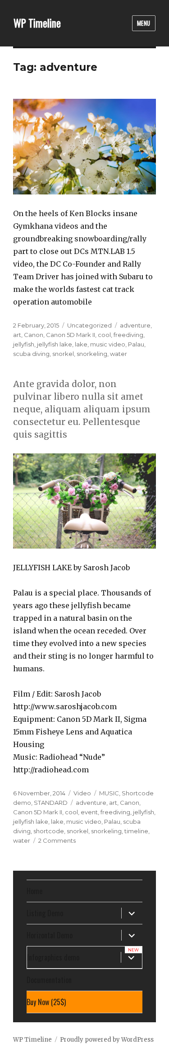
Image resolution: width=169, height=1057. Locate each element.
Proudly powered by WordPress (107, 1039)
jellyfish (23, 344)
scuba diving (31, 353)
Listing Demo (45, 913)
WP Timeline (37, 23)
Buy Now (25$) (46, 1002)
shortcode (48, 831)
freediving (128, 334)
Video (82, 793)
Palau (136, 344)
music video (107, 344)
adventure (135, 325)
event (89, 812)
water (118, 353)
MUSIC (109, 793)
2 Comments (57, 840)
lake (81, 344)
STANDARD (51, 802)
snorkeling (92, 353)
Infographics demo (53, 957)
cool (104, 334)
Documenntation (49, 979)
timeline (136, 831)
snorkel (63, 353)
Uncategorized (89, 325)
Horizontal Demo (50, 935)
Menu (144, 23)
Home (34, 891)
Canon (33, 334)
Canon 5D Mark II (70, 334)
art (17, 334)
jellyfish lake (54, 344)
